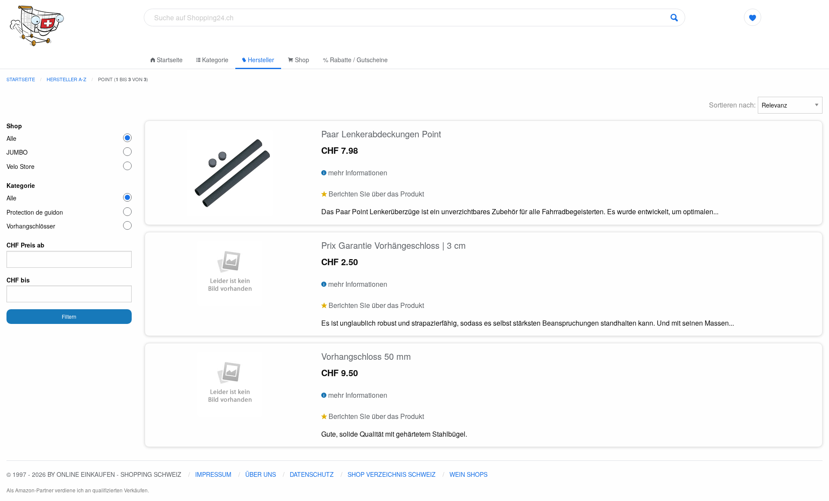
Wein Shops (468, 474)
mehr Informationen (356, 173)
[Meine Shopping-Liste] (752, 17)
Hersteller (260, 59)
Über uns (260, 474)
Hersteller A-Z (66, 79)
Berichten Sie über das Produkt (375, 194)
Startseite (169, 59)
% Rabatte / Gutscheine (355, 59)
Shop (301, 59)
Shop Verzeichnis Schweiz (392, 474)
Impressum (213, 474)
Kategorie (214, 59)
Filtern (69, 316)
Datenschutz (312, 474)
